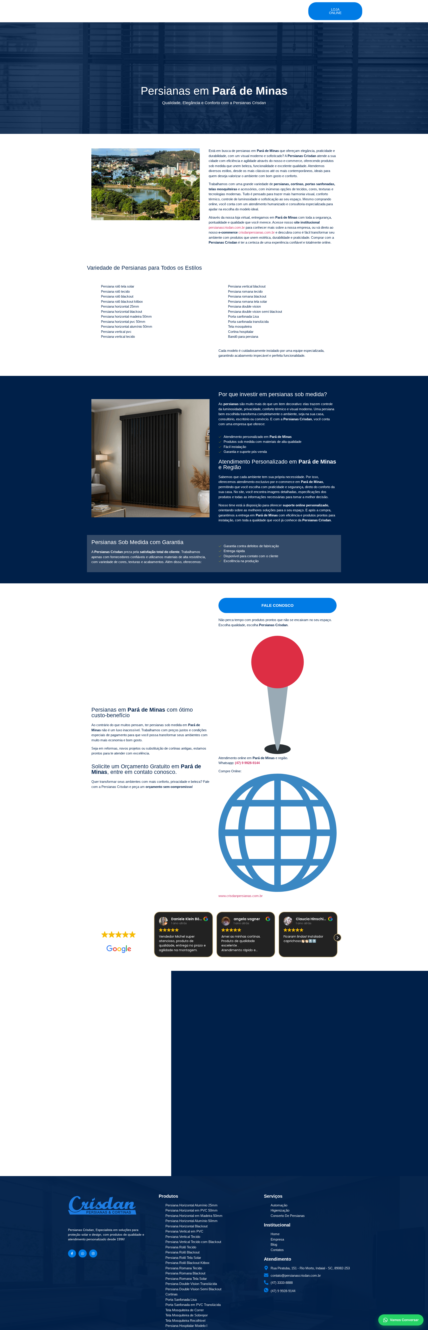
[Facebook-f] (72, 1253)
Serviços (218, 9)
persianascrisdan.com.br (227, 227)
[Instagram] (93, 1253)
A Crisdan (173, 9)
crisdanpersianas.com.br (257, 232)
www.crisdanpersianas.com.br (240, 896)
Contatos (255, 9)
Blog (236, 9)
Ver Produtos (89, 1060)
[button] (154, 937)
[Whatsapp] (82, 1253)
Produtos (196, 9)
